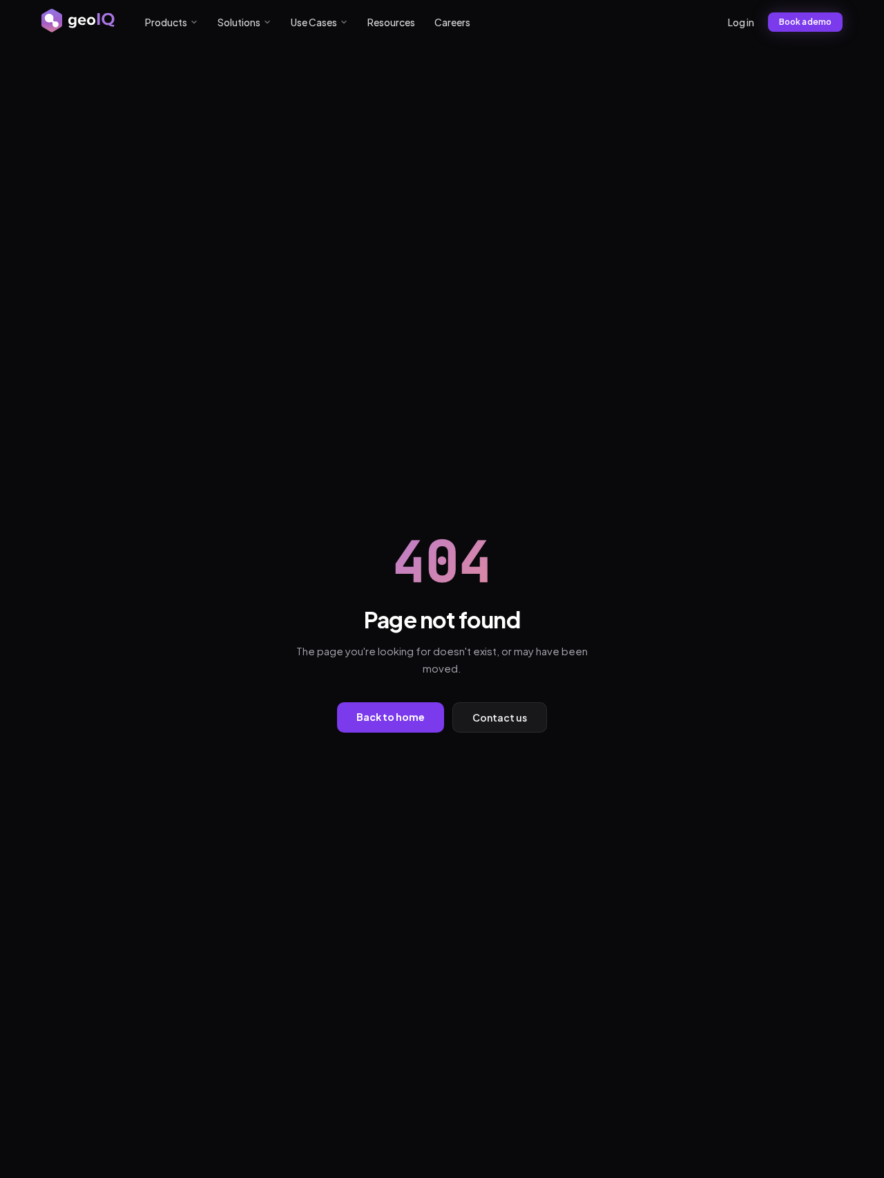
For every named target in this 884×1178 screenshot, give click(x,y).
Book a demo (805, 22)
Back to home (390, 717)
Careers (452, 22)
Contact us (499, 717)
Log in (741, 22)
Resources (391, 22)
